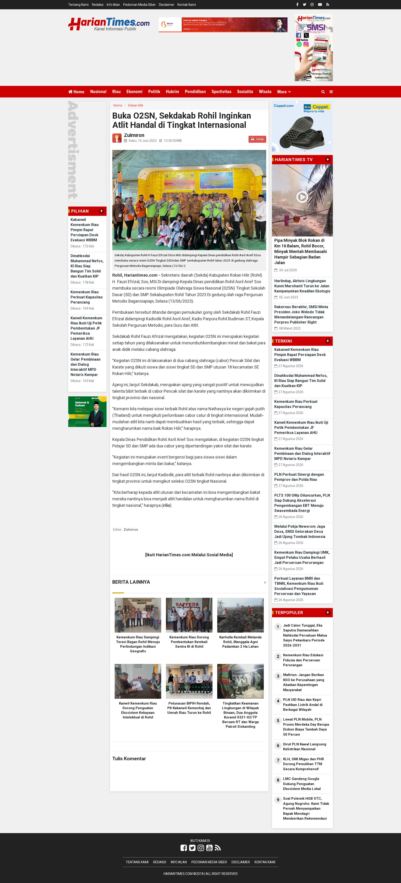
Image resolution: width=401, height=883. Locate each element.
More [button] (282, 92)
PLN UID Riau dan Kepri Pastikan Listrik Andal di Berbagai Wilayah (303, 705)
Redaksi (97, 4)
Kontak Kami (187, 4)
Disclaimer (166, 4)
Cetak (259, 139)
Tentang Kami (78, 4)
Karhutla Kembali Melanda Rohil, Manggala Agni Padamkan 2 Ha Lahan (240, 642)
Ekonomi (134, 91)
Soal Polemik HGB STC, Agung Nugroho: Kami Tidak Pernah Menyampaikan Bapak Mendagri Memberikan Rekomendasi (306, 808)
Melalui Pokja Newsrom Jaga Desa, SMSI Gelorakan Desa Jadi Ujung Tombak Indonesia (299, 531)
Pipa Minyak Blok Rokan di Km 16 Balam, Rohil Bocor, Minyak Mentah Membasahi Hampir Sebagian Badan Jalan (300, 251)
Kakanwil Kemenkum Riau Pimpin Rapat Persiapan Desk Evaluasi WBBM (85, 229)
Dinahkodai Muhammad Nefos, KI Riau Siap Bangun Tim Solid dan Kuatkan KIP (87, 266)
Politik (154, 91)
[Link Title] (184, 848)
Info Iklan (113, 4)
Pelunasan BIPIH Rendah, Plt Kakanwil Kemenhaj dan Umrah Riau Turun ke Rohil (189, 708)
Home (78, 92)
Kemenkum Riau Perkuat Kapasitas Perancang (87, 297)
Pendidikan (195, 91)
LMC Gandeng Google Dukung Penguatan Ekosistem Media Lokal (302, 784)
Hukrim (172, 91)
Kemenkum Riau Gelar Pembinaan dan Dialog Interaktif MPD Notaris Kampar (85, 364)
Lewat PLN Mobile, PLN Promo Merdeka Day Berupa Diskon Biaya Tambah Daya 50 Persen (306, 726)
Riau (116, 91)
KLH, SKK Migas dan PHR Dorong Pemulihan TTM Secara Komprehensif (303, 764)
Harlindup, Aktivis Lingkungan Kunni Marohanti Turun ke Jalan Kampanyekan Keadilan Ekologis (302, 286)
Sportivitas (221, 91)
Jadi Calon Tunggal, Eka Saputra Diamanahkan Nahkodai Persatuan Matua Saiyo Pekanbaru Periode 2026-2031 (305, 635)
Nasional (98, 91)
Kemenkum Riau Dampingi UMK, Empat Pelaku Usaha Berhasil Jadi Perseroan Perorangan (302, 557)
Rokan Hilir (135, 105)
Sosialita (245, 91)
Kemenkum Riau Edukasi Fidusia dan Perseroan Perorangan (303, 660)
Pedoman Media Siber (139, 4)
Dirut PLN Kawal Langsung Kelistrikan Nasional (304, 746)
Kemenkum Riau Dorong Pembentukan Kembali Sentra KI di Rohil (189, 642)
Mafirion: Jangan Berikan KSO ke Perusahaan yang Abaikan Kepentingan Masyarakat (303, 682)
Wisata (265, 91)
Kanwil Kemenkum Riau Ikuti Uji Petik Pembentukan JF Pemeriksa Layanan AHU (86, 328)
